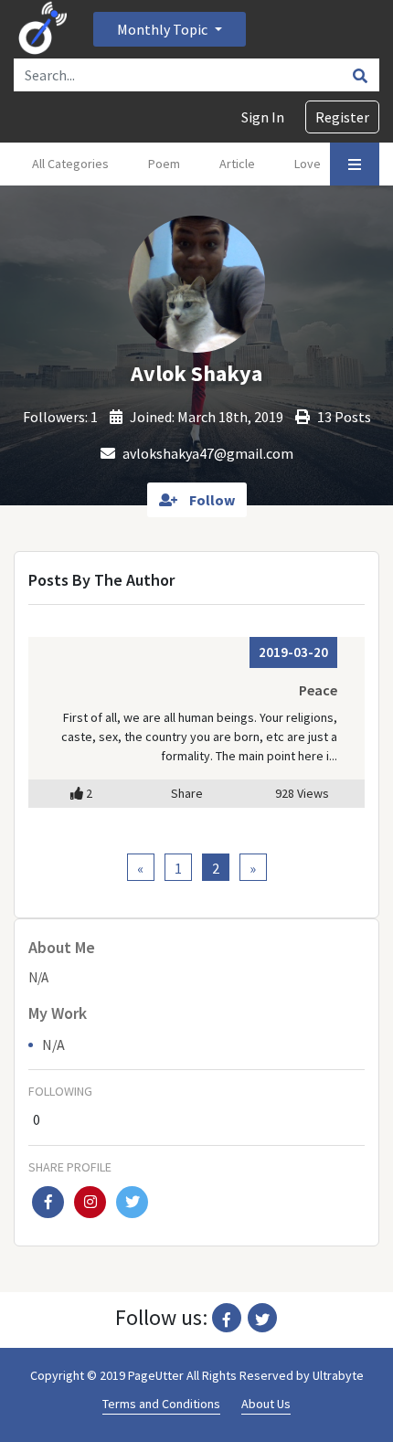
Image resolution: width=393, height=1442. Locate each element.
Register (342, 117)
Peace (318, 690)
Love (307, 163)
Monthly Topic (163, 29)
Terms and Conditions (161, 1403)
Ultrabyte (338, 1375)
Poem (164, 163)
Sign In (262, 117)
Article (237, 163)
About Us (266, 1403)
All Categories (70, 163)
